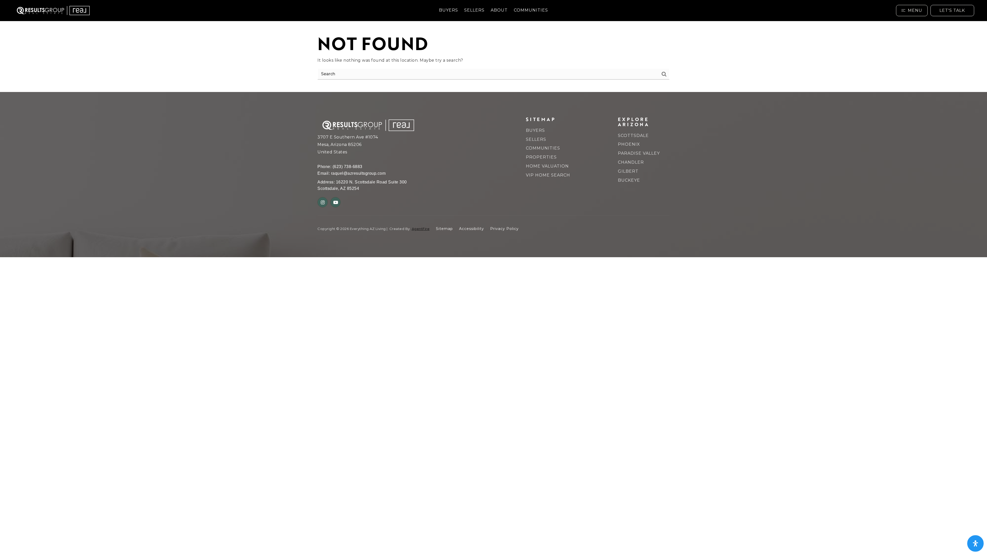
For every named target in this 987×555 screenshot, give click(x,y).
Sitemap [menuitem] (444, 228)
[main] (493, 56)
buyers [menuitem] (448, 10)
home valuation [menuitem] (547, 166)
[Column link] (147, 10)
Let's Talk (952, 10)
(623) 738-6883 (347, 166)
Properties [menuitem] (541, 157)
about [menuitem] (499, 10)
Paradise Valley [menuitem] (639, 153)
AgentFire (421, 229)
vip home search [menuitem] (548, 175)
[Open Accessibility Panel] (975, 543)
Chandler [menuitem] (631, 162)
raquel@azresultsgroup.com (358, 173)
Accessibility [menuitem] (471, 228)
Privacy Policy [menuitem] (504, 228)
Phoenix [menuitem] (629, 144)
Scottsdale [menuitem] (633, 135)
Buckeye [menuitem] (629, 180)
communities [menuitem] (531, 10)
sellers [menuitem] (474, 10)
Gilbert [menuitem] (628, 171)
